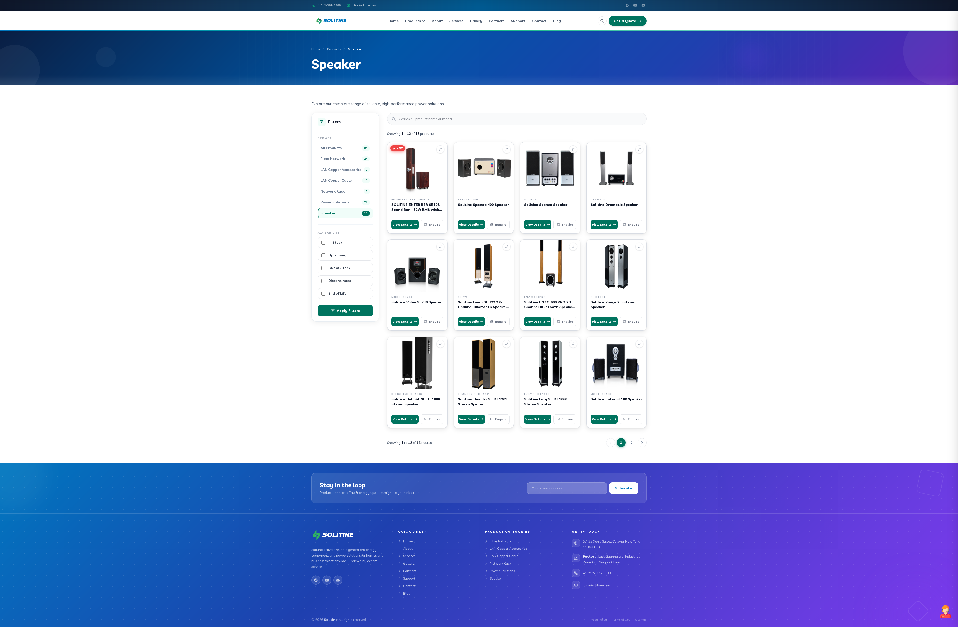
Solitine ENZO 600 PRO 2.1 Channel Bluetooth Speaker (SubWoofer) (549, 307)
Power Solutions (502, 571)
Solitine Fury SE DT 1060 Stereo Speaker (545, 401)
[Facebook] (627, 5)
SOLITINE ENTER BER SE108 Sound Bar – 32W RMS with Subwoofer (415, 209)
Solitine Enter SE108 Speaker (616, 399)
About (437, 21)
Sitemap (641, 619)
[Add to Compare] (440, 149)
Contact (539, 21)
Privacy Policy (597, 619)
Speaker (496, 578)
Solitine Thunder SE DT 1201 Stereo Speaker (482, 401)
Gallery (476, 21)
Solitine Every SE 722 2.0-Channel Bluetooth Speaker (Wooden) (482, 307)
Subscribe (623, 488)
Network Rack (500, 563)
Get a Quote (625, 21)
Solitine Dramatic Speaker (614, 204)
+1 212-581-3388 (328, 5)
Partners (496, 21)
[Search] (602, 20)
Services (456, 21)
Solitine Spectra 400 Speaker (483, 204)
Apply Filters (348, 310)
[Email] (643, 5)
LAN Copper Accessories (508, 548)
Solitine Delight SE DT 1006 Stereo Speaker (415, 401)
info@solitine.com (364, 5)
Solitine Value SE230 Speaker (417, 302)
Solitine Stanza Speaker (545, 204)
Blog (557, 21)
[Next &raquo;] (642, 442)
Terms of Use (621, 619)
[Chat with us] (945, 611)
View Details (402, 224)
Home (393, 21)
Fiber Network (500, 541)
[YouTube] (635, 5)
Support (518, 21)
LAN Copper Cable (504, 556)
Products (413, 21)
